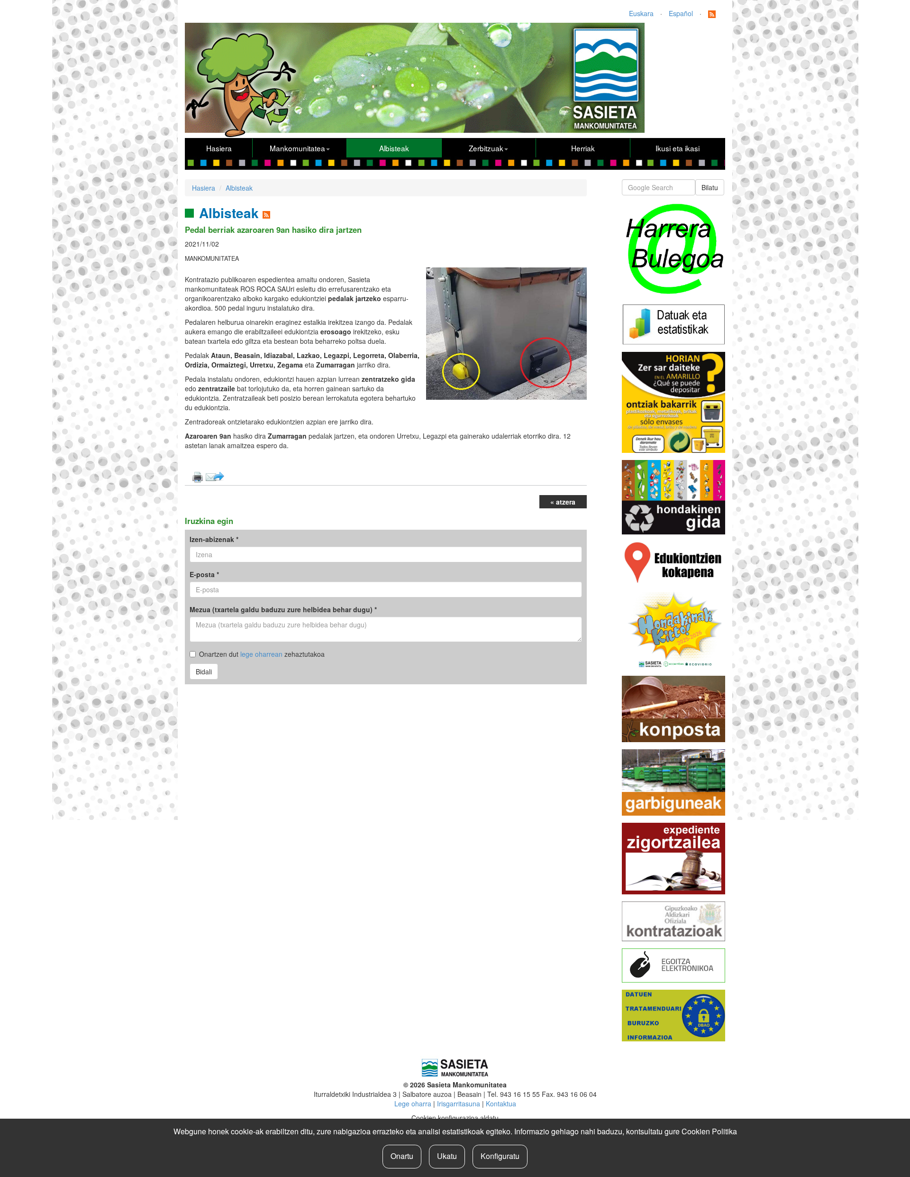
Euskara (641, 13)
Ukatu (447, 1155)
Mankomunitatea (297, 148)
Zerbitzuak (486, 148)
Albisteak (394, 148)
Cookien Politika (709, 1131)
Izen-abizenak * (214, 539)
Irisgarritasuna (458, 1103)
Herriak (583, 148)
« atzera (562, 501)
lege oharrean (261, 654)
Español (681, 13)
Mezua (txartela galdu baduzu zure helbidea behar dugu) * (283, 609)
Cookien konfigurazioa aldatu (455, 1117)
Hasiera (219, 148)
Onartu (402, 1155)
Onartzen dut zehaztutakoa (262, 654)
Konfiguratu (500, 1155)
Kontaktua (501, 1103)
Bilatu (709, 187)
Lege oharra (412, 1103)
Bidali (204, 671)
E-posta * (204, 574)
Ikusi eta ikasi (677, 148)
